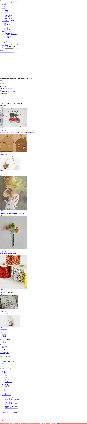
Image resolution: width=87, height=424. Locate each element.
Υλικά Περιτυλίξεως (7, 29)
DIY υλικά (8, 398)
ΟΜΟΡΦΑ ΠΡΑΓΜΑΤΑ (5, 21)
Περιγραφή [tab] (3, 99)
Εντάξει (58, 423)
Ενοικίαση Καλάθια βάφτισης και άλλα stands (12, 35)
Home (1, 52)
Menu (2, 418)
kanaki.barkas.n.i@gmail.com (4, 353)
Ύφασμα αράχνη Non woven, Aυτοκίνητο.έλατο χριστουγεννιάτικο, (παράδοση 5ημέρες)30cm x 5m (18, 132)
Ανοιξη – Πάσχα (6, 10)
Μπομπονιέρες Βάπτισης (9, 33)
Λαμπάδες (6, 11)
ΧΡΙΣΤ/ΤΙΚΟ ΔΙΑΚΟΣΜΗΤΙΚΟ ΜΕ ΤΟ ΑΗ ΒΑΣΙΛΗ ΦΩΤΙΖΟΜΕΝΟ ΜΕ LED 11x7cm (17, 330)
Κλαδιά (6, 381)
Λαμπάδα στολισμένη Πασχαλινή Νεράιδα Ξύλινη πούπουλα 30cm (12, 213)
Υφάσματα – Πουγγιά (7, 24)
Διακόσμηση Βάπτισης (8, 402)
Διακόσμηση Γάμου (8, 407)
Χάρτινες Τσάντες (6, 28)
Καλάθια (5, 394)
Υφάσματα (6, 12)
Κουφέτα (5, 40)
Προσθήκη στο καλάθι (3, 86)
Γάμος (4, 42)
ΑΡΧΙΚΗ (3, 8)
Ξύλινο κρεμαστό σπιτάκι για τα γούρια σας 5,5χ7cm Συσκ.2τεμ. (12, 156)
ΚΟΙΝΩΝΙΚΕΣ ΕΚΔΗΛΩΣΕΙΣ (6, 31)
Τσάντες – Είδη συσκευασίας (9, 20)
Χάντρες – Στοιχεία (6, 385)
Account (3, 419)
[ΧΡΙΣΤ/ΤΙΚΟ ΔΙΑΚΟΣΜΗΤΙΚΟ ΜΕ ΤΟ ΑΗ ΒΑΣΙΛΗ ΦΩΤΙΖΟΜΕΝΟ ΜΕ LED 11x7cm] (10, 326)
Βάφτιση (5, 32)
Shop (2, 52)
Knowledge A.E (11, 357)
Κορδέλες (6, 19)
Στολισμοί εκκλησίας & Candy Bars (12, 39)
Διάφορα (5, 25)
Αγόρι (8, 37)
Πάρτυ (5, 26)
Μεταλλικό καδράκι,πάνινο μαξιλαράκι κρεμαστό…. (9, 313)
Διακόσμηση (5, 23)
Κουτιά (5, 393)
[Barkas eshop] (3, 6)
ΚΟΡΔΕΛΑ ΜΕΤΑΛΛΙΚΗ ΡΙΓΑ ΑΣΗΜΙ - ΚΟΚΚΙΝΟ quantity (9, 84)
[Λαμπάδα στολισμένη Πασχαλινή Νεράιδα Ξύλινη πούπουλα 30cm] (13, 209)
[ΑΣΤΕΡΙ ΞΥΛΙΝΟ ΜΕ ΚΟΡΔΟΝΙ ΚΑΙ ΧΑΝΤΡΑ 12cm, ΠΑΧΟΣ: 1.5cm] (10, 169)
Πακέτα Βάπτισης (8, 36)
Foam (6, 380)
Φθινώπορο (5, 13)
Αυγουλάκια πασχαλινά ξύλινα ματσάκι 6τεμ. (8, 253)
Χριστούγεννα (6, 14)
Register (3, 50)
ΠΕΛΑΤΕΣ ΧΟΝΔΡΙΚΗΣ (6, 45)
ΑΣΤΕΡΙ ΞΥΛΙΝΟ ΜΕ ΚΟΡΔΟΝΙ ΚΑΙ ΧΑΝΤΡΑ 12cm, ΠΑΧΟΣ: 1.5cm (13, 173)
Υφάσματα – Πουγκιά (8, 18)
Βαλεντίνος (5, 9)
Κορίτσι (8, 38)
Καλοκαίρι (5, 376)
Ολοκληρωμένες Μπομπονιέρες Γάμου (11, 43)
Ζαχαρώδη (7, 41)
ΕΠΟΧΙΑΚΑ (5, 52)
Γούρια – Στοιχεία (8, 16)
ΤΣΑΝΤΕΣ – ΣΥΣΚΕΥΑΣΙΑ (6, 27)
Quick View (1, 152)
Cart (2, 420)
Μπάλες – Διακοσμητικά (9, 15)
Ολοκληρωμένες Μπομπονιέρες (12, 34)
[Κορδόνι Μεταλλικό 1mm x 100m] (13, 288)
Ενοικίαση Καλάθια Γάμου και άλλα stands (11, 44)
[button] (0, 0)
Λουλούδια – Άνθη (6, 22)
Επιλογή (1, 290)
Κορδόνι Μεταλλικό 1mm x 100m (6, 292)
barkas (5, 357)
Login (1, 50)
